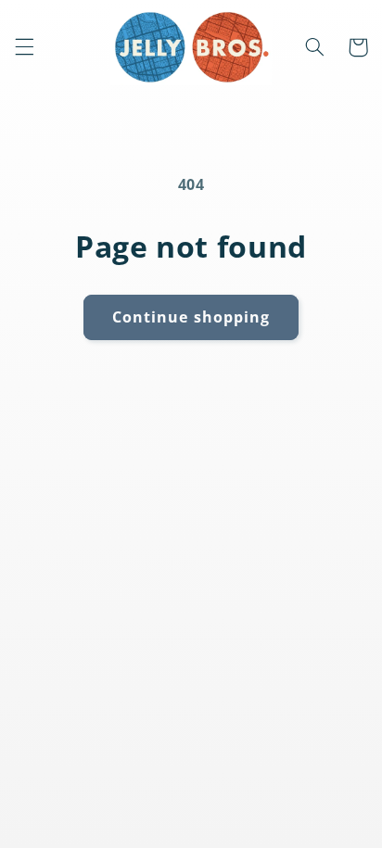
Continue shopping (191, 317)
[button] (24, 47)
